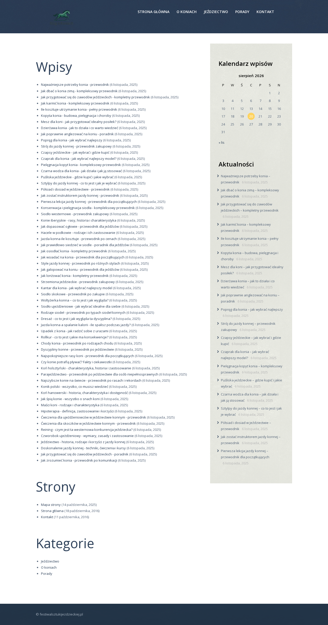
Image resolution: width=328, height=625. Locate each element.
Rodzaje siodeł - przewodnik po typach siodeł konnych (83, 312)
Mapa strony (51, 504)
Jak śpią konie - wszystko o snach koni (70, 399)
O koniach (49, 567)
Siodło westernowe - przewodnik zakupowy (75, 214)
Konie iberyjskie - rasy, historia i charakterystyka (78, 220)
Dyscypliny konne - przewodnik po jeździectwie (77, 349)
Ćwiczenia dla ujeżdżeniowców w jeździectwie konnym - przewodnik (93, 417)
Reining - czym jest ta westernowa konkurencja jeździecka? (86, 429)
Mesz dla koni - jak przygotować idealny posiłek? (78, 121)
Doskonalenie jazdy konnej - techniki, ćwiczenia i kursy (83, 448)
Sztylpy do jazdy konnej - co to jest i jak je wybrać (79, 183)
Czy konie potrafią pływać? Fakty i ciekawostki (76, 362)
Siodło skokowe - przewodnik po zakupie (73, 294)
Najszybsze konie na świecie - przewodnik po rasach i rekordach (91, 380)
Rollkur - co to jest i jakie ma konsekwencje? (74, 337)
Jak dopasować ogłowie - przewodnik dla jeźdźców (80, 226)
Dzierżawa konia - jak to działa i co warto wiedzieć (79, 128)
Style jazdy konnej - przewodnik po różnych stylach (80, 263)
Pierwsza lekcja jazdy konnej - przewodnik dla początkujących (89, 201)
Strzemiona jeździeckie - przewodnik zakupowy (78, 281)
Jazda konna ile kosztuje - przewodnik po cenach (79, 238)
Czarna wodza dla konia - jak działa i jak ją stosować (81, 171)
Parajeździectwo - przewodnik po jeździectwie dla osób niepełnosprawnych (99, 374)
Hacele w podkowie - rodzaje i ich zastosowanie (78, 232)
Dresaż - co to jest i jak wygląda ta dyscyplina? (76, 318)
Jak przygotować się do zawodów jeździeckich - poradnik (84, 454)
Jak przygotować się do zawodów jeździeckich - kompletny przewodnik (95, 97)
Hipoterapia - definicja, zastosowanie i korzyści (77, 411)
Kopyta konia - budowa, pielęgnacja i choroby (76, 115)
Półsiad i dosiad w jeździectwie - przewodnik (75, 189)
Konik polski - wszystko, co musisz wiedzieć (74, 386)
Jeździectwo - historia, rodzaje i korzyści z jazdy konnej (83, 442)
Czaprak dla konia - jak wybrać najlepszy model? (78, 158)
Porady (46, 573)
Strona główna (52, 510)
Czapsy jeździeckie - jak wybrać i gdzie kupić (75, 152)
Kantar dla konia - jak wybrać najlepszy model (76, 288)
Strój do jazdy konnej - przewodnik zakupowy (76, 146)
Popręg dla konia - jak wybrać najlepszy (71, 140)
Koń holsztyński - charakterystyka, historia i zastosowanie (86, 368)
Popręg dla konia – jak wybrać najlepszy (252, 309)
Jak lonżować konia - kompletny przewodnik (75, 275)
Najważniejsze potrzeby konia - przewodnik (75, 84)
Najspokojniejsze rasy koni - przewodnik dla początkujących (87, 355)
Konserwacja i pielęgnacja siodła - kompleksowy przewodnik (88, 207)
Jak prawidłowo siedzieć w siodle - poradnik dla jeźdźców (85, 245)
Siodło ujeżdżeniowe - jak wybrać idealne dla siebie (81, 306)
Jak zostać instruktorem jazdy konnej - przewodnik (80, 195)
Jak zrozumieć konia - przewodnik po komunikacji (79, 460)
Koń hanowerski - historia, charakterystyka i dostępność (84, 392)
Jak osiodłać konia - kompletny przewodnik (74, 251)
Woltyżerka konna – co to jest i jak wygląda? (74, 300)
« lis (221, 142)
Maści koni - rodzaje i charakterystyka (70, 405)
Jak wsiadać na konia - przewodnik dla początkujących (83, 257)
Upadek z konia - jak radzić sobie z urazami (74, 331)
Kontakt (47, 517)
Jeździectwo (50, 561)
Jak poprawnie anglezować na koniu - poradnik (77, 134)
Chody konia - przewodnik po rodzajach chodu (77, 343)
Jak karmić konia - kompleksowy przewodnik (75, 103)
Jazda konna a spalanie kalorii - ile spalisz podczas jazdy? (86, 324)
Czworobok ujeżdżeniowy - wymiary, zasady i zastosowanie (87, 435)
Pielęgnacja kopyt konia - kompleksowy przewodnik (81, 164)
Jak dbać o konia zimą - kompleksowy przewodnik (79, 91)
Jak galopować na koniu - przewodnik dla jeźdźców (80, 269)
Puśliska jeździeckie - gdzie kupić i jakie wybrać (77, 177)
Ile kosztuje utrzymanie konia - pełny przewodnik (79, 109)
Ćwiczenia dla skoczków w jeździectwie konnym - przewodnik (88, 423)
